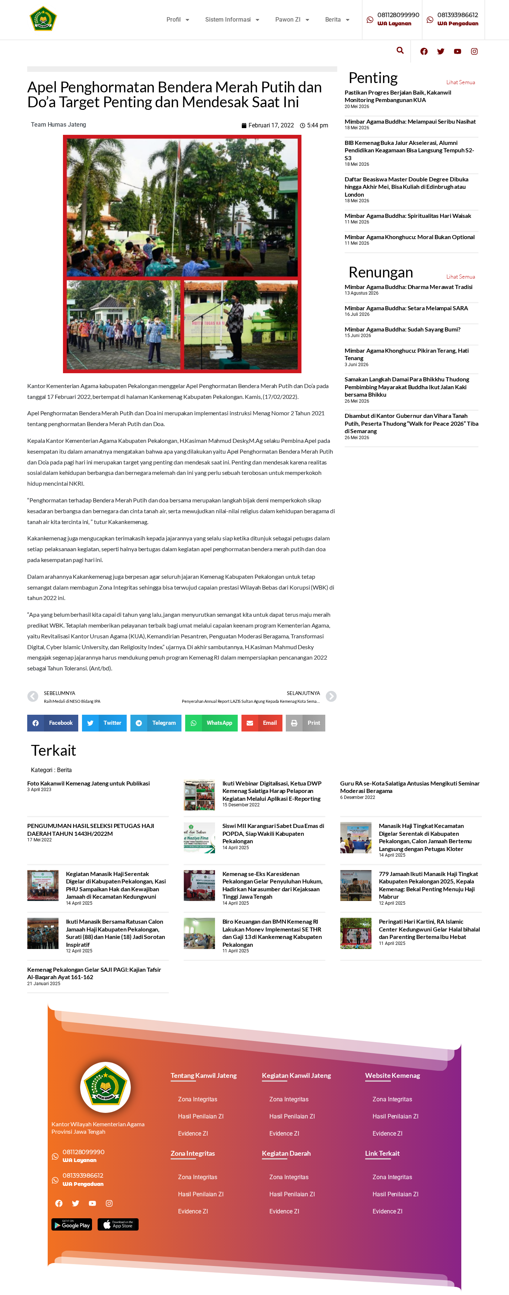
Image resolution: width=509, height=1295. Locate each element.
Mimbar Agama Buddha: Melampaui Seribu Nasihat (410, 121)
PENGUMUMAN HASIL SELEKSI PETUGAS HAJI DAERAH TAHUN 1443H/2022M (90, 829)
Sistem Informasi (228, 19)
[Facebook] (424, 51)
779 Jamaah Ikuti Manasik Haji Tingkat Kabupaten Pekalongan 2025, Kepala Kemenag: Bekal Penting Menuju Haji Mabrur (428, 885)
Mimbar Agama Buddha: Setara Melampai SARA (406, 307)
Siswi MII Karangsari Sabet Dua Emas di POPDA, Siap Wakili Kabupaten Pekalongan (273, 833)
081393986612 (457, 15)
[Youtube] (457, 51)
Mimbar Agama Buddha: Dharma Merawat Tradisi (409, 286)
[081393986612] (430, 19)
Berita (333, 19)
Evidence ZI (193, 1133)
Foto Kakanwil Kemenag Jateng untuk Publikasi (88, 783)
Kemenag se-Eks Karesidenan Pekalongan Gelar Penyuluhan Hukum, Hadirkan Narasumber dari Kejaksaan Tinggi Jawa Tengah (272, 885)
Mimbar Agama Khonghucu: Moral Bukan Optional (410, 236)
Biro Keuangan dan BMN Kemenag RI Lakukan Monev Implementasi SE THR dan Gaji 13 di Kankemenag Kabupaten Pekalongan (272, 933)
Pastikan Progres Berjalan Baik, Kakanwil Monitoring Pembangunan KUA (398, 96)
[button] (400, 50)
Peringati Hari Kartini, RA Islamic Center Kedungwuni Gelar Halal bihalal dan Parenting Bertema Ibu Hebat (429, 929)
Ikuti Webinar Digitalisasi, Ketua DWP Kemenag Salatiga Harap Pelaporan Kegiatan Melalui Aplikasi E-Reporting (272, 791)
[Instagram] (474, 51)
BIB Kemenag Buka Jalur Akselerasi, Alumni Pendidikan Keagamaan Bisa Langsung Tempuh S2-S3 (410, 150)
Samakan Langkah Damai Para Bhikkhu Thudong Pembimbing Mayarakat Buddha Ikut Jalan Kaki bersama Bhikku (407, 386)
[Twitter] (440, 51)
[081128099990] (370, 19)
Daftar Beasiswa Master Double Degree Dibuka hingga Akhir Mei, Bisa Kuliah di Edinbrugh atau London (407, 186)
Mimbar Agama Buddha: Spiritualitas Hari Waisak (408, 215)
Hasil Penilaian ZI (201, 1116)
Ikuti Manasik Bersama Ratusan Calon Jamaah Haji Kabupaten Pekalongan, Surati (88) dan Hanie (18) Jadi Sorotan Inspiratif (115, 933)
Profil (174, 19)
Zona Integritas (198, 1099)
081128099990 (398, 15)
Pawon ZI (287, 19)
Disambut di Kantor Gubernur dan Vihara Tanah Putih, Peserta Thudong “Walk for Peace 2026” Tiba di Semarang (411, 423)
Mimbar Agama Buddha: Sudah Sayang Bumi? (403, 329)
